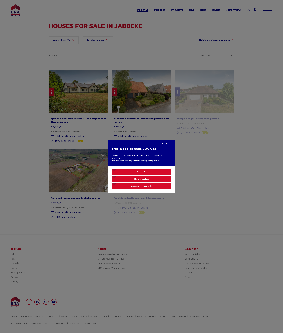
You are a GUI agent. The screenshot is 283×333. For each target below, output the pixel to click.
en (171, 143)
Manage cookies (141, 179)
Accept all (141, 172)
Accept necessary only (141, 186)
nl (163, 143)
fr (167, 143)
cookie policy (131, 161)
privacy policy (147, 161)
